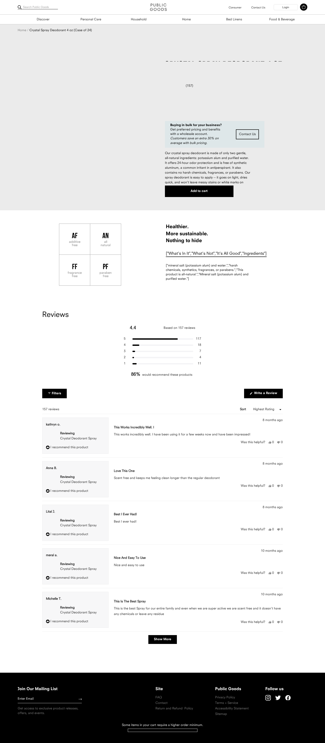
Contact (161, 703)
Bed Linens (234, 19)
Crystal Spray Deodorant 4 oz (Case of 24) (60, 30)
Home (186, 19)
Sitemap (221, 714)
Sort (243, 409)
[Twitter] (278, 698)
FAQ (158, 697)
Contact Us (258, 7)
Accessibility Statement (232, 708)
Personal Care (90, 19)
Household (139, 19)
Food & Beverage (282, 19)
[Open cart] (303, 7)
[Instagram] (268, 698)
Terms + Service (226, 703)
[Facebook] (288, 698)
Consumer (235, 7)
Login (285, 7)
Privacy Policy (225, 697)
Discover (43, 19)
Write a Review (268, 394)
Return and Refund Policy (174, 708)
